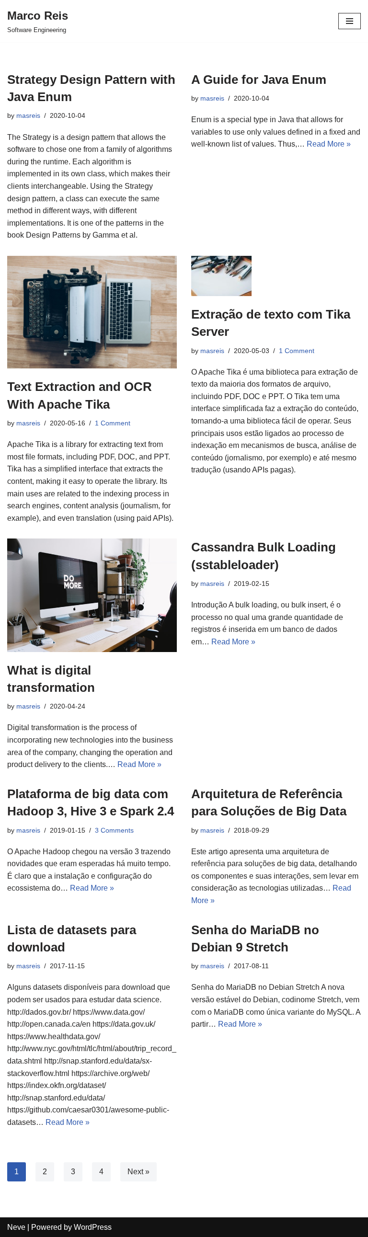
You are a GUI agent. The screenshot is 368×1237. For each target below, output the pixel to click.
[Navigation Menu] (349, 21)
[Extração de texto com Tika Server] (276, 276)
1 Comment (112, 423)
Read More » (329, 144)
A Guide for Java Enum (258, 79)
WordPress (93, 1227)
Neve (16, 1227)
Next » (138, 1172)
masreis (28, 115)
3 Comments (114, 830)
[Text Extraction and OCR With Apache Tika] (92, 312)
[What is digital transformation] (92, 595)
